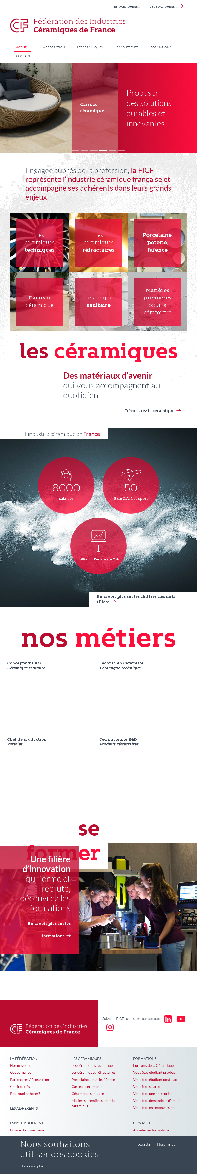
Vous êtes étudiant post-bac (155, 1079)
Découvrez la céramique (149, 411)
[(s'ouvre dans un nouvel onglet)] (168, 1018)
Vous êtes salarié (146, 1086)
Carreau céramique (87, 1086)
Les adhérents (126, 47)
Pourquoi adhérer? (25, 1093)
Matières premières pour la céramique (93, 1103)
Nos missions (20, 1065)
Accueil (22, 47)
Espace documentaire (27, 1130)
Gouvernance (20, 1072)
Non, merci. (166, 1144)
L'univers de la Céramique (153, 1065)
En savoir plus (32, 1166)
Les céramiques (90, 47)
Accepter (145, 1144)
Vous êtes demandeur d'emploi (157, 1100)
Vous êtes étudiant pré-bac (154, 1072)
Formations (161, 47)
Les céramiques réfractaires (93, 1072)
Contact (23, 56)
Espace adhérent (128, 6)
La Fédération (53, 47)
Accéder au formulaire (151, 1130)
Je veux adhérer (163, 6)
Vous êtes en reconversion (154, 1107)
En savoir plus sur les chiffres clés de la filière (136, 599)
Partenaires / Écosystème (30, 1079)
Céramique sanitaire (88, 1093)
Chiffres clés (20, 1086)
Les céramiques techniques (93, 1065)
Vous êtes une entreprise (152, 1093)
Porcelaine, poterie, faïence (93, 1079)
